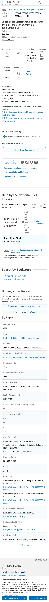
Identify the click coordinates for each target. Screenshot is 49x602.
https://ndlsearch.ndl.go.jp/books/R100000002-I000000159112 (24, 488)
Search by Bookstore (24, 149)
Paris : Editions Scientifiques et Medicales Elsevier (24, 357)
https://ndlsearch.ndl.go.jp (14, 516)
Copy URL (14, 163)
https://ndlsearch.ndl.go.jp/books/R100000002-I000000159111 (24, 501)
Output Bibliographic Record (17, 172)
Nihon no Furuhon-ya (14, 275)
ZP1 (5, 431)
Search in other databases (16, 176)
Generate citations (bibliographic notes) (21, 168)
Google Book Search (14, 279)
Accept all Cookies (38, 598)
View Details (29, 72)
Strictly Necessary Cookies (14, 598)
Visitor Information (39, 222)
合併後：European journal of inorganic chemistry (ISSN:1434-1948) (22, 119)
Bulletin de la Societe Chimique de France (25, 9)
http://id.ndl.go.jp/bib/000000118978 (19, 529)
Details (26, 592)
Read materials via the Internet (13, 575)
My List (7, 163)
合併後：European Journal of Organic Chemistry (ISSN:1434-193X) (22, 113)
